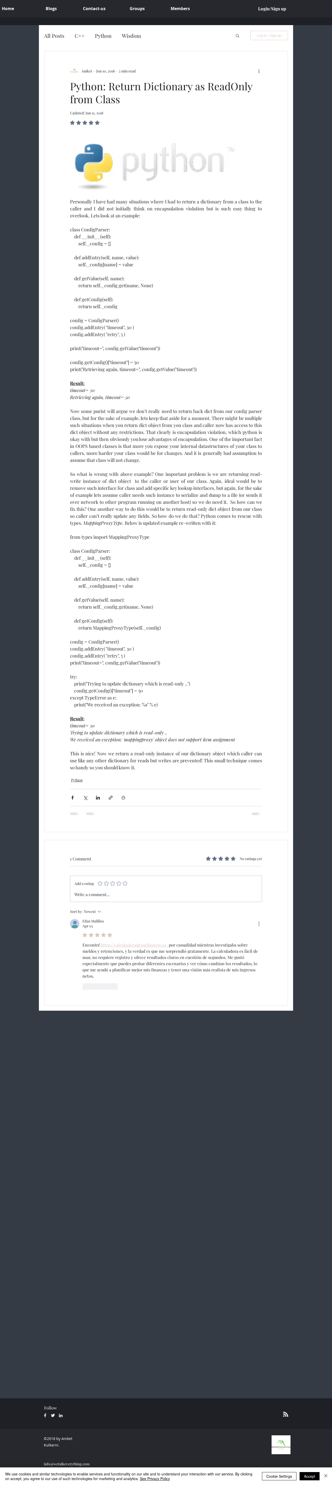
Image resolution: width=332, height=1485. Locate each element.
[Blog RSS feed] (285, 1414)
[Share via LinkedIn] (97, 797)
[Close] (326, 1476)
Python (103, 35)
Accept (309, 1476)
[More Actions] (259, 924)
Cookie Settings (279, 1476)
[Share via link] (110, 797)
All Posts (54, 35)
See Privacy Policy (155, 1478)
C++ (80, 35)
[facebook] (45, 1415)
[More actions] (259, 71)
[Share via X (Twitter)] (85, 797)
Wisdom (131, 35)
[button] (237, 35)
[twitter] (53, 1415)
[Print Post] (123, 797)
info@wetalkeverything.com (66, 1463)
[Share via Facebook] (72, 797)
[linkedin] (60, 1415)
